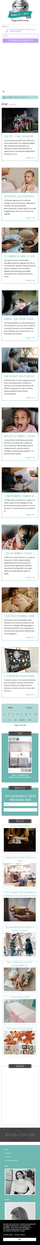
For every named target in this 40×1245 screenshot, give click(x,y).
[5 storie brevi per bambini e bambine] (20, 600)
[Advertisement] (20, 68)
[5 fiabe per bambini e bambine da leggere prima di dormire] (20, 480)
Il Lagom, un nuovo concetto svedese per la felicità (20, 859)
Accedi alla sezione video (20, 1134)
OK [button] (19, 1239)
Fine (29, 720)
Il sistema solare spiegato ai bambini (20, 676)
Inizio (10, 707)
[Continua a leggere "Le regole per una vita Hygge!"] (20, 840)
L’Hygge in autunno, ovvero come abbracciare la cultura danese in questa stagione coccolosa (20, 894)
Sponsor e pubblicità (11, 1160)
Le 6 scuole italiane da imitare (19, 997)
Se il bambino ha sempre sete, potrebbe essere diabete (20, 256)
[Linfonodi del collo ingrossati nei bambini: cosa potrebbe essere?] (20, 180)
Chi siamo (8, 1153)
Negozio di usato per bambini (20, 777)
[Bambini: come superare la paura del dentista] (20, 302)
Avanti (22, 720)
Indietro (29, 707)
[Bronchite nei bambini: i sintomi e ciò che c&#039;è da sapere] (20, 420)
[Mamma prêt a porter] (20, 11)
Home (10, 97)
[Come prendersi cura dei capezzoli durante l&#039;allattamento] (20, 360)
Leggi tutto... (31, 157)
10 (35, 714)
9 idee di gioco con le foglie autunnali (20, 1028)
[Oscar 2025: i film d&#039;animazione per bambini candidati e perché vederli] (20, 120)
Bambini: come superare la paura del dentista (20, 319)
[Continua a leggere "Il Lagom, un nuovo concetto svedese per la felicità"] (20, 874)
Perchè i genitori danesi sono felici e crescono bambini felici (20, 964)
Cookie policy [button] (8, 1234)
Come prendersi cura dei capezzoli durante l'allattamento (20, 376)
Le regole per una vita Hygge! (20, 825)
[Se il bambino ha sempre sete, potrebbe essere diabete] (20, 240)
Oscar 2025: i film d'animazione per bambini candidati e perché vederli (20, 136)
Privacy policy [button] (20, 1234)
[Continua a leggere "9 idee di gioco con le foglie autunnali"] (20, 1042)
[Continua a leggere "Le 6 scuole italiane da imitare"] (20, 1011)
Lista (16, 97)
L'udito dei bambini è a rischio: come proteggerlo (20, 553)
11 (10, 720)
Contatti (7, 1157)
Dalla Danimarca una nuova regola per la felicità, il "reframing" (19, 929)
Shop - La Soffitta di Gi (20, 775)
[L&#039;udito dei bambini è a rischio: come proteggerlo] (20, 537)
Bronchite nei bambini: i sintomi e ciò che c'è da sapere (20, 436)
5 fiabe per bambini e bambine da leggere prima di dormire (20, 496)
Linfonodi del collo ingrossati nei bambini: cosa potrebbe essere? (20, 196)
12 (15, 720)
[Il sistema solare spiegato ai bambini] (20, 659)
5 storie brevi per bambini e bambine (20, 616)
